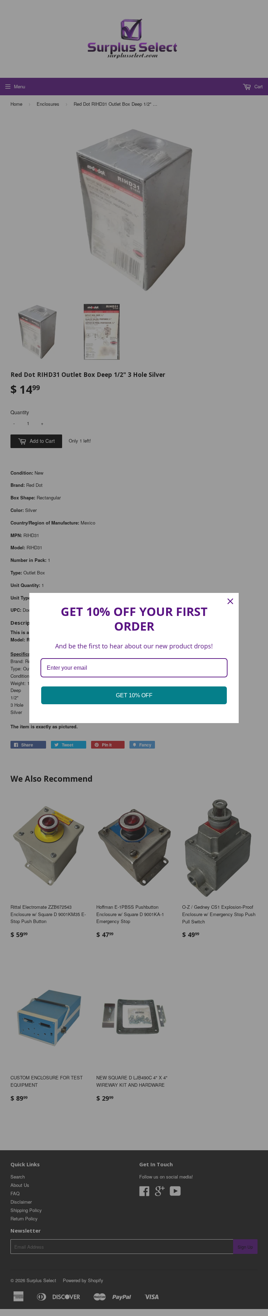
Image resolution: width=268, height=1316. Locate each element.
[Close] (230, 601)
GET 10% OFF (134, 695)
